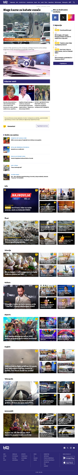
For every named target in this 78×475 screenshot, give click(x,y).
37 (36, 190)
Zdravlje (14, 454)
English (7, 364)
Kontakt (46, 466)
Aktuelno (8, 269)
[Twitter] (63, 17)
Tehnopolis (24, 456)
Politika (43, 193)
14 (8, 174)
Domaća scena (45, 320)
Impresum (46, 456)
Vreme (35, 460)
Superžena (15, 460)
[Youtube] (74, 448)
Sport (4, 456)
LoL (6, 334)
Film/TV (7, 302)
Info (4, 454)
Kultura (14, 458)
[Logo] (5, 2)
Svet (60, 193)
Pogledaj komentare (42, 126)
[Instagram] (71, 17)
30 (8, 165)
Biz (4, 458)
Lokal (22, 460)
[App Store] (69, 462)
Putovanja (15, 456)
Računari (43, 399)
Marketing (46, 454)
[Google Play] (69, 458)
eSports (23, 454)
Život (4, 460)
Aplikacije (46, 462)
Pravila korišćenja (49, 458)
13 (54, 414)
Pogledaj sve (63, 63)
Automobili (24, 458)
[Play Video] (26, 63)
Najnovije (12, 2)
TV (34, 456)
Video (35, 454)
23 (8, 156)
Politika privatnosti (49, 460)
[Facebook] (55, 17)
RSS (45, 464)
